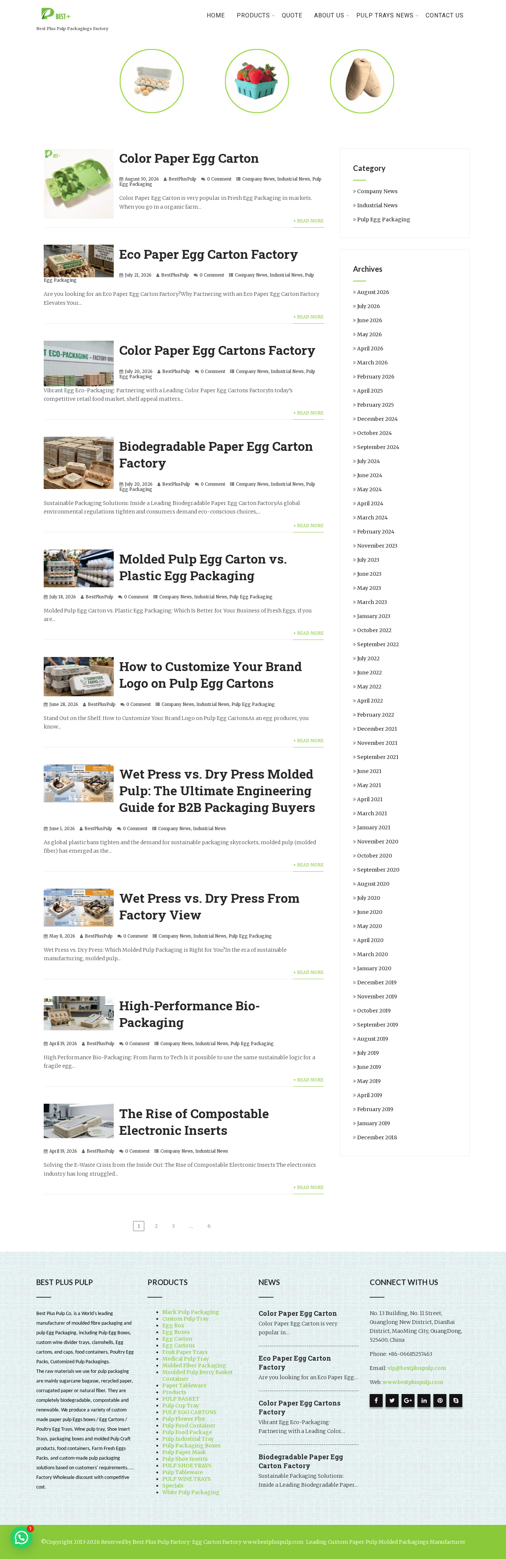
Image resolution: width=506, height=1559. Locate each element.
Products (174, 1392)
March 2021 (372, 813)
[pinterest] (439, 1400)
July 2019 (368, 1053)
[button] (21, 1537)
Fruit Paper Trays (184, 1352)
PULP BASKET (180, 1398)
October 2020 (374, 855)
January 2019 (373, 1123)
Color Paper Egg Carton (189, 157)
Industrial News (293, 179)
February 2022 (375, 714)
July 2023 (368, 559)
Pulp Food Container (189, 1425)
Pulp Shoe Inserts (184, 1459)
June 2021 (369, 771)
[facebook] (376, 1400)
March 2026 (372, 362)
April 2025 (370, 390)
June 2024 (369, 475)
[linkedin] (423, 1400)
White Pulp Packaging (191, 1492)
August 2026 (373, 292)
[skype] (455, 1400)
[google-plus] (408, 1400)
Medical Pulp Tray (185, 1358)
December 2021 (377, 729)
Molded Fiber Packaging (194, 1365)
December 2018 (377, 1137)
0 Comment (219, 179)
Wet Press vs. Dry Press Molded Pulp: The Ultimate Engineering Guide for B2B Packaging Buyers (217, 790)
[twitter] (392, 1400)
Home (216, 15)
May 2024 (369, 489)
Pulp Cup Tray (180, 1405)
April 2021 (370, 799)
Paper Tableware (184, 1385)
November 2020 (377, 841)
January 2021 (373, 827)
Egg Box (173, 1325)
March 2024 (372, 517)
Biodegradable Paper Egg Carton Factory (301, 1461)
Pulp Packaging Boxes (191, 1445)
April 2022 (370, 700)
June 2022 (369, 672)
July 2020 (368, 898)
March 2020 (372, 954)
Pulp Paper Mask (184, 1452)
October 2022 (374, 630)
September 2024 (378, 447)
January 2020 (374, 968)
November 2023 (377, 545)
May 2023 (369, 588)
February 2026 (376, 376)
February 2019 (375, 1109)
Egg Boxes (176, 1332)
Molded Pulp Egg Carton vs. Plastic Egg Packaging (203, 567)
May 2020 (369, 926)
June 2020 (369, 912)
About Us (329, 15)
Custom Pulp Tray (185, 1318)
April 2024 (370, 503)
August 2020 (373, 884)
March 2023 (372, 602)
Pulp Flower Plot (183, 1419)
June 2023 (369, 574)
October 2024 (374, 433)
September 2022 (378, 644)
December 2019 (377, 982)
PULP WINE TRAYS (186, 1479)
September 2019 (377, 1024)
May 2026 (369, 334)
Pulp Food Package (187, 1432)
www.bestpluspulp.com (413, 1382)
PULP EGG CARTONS (189, 1412)
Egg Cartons (178, 1345)
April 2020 (370, 940)
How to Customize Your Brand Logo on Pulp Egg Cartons (210, 674)
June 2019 (369, 1067)
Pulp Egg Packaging (251, 597)
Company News (258, 179)
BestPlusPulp (182, 179)
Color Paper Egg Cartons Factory (217, 349)
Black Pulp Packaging (190, 1312)
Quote (292, 15)
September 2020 (378, 869)
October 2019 (374, 1010)
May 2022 (369, 686)
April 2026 (370, 348)
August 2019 (372, 1039)
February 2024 (376, 531)
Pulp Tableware (182, 1472)
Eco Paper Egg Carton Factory (208, 253)
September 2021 (378, 757)
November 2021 (377, 743)
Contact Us (445, 15)
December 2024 (377, 419)
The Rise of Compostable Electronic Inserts (194, 1121)
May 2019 (369, 1081)
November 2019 (377, 996)
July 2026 (368, 306)
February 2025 (375, 405)
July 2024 (368, 461)
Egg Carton (177, 1338)
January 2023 (373, 616)
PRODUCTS (253, 15)
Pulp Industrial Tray (188, 1439)
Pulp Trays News (385, 15)
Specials (172, 1485)
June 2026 (369, 320)
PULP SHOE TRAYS (187, 1465)
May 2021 (369, 785)
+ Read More (308, 221)
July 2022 (368, 658)
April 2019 (369, 1095)
